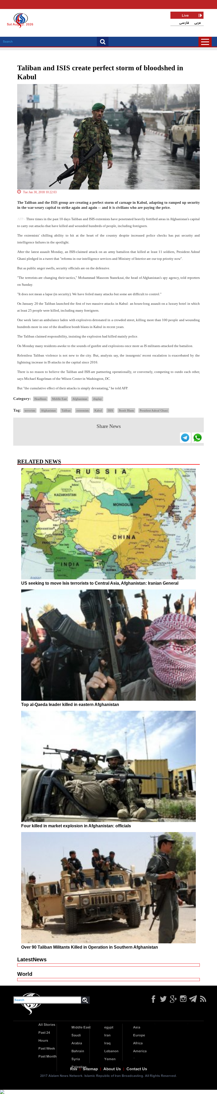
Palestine (79, 1067)
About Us (112, 1069)
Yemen (110, 1059)
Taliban (66, 410)
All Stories (46, 1025)
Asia (136, 1027)
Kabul (98, 410)
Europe (139, 1035)
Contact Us (136, 1069)
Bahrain (77, 1051)
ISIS (110, 410)
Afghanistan (80, 398)
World (24, 974)
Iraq (107, 1043)
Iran (107, 1035)
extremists (82, 410)
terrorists (30, 410)
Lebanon (111, 1051)
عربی (197, 23)
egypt (108, 1027)
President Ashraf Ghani (154, 410)
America (140, 1051)
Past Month (47, 1056)
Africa (138, 1043)
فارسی (184, 23)
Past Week (46, 1048)
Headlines (40, 398)
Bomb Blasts (126, 410)
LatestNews (32, 959)
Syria (75, 1059)
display (97, 398)
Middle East (59, 398)
